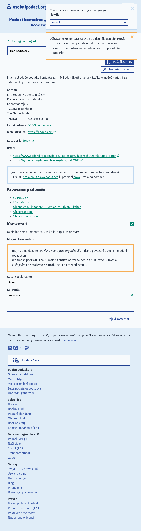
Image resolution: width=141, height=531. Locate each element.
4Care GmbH (21, 202)
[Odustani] (132, 8)
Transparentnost (19, 453)
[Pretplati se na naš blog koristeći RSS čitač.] (10, 346)
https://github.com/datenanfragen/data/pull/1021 (46, 160)
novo (76, 177)
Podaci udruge (17, 439)
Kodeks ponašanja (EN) (23, 428)
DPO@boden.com (39, 125)
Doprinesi (14, 404)
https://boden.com (40, 132)
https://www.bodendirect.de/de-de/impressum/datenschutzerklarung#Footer (64, 156)
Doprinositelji (17, 423)
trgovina (28, 140)
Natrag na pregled (23, 41)
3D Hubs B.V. (21, 197)
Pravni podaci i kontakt (23, 503)
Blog (11, 483)
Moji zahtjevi (16, 379)
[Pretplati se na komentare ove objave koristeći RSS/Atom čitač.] (132, 224)
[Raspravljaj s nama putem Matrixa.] (21, 346)
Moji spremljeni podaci (22, 384)
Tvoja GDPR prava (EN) (23, 469)
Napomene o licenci (21, 517)
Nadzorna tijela (18, 478)
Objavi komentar (118, 319)
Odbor (12, 457)
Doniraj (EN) (16, 409)
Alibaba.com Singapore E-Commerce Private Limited (47, 207)
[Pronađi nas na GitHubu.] (15, 346)
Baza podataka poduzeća (24, 388)
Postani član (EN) (19, 414)
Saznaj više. (69, 340)
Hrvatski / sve (30, 360)
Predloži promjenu (120, 69)
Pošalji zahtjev (122, 61)
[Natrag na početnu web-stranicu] (27, 7)
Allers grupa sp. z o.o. (27, 216)
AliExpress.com (23, 212)
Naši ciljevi (15, 443)
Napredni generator (21, 393)
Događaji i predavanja (22, 492)
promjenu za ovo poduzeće (40, 177)
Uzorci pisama (17, 473)
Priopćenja (15, 487)
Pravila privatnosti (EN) (23, 508)
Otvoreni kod (16, 418)
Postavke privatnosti (21, 513)
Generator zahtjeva (20, 374)
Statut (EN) (15, 448)
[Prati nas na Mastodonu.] (26, 346)
